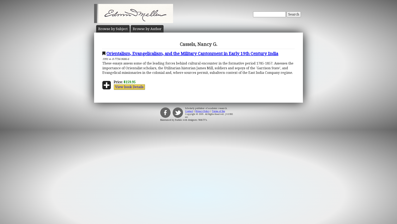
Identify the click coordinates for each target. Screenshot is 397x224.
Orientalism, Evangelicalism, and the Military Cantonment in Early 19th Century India (192, 53)
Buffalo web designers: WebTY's (191, 119)
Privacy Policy (202, 111)
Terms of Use (218, 111)
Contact (189, 111)
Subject (113, 28)
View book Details (129, 87)
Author (147, 28)
